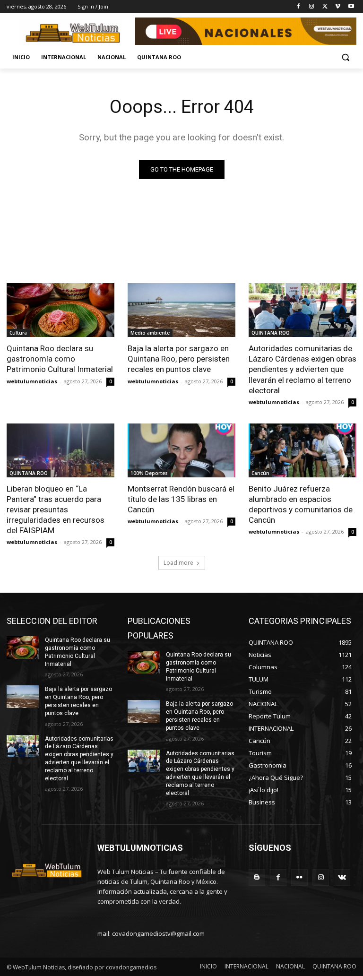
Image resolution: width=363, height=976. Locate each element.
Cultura (18, 332)
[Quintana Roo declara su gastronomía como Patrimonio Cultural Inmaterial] (60, 310)
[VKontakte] (342, 877)
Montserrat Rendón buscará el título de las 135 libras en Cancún (181, 499)
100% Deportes (149, 473)
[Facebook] (298, 6)
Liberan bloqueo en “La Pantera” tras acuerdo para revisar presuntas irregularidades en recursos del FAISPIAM (55, 509)
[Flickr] (299, 877)
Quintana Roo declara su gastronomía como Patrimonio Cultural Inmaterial (60, 359)
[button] (345, 57)
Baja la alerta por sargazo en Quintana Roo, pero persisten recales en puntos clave (179, 359)
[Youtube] (351, 6)
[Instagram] (311, 6)
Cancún (260, 473)
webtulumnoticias (32, 381)
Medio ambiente (150, 332)
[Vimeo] (337, 6)
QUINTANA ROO (270, 332)
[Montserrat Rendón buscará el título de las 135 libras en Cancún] (181, 450)
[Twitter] (325, 6)
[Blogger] (257, 877)
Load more (178, 563)
